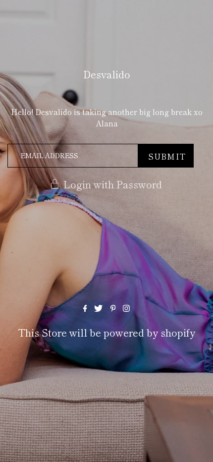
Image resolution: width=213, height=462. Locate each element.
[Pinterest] (113, 307)
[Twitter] (98, 307)
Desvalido (106, 74)
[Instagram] (126, 307)
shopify (177, 332)
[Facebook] (85, 307)
